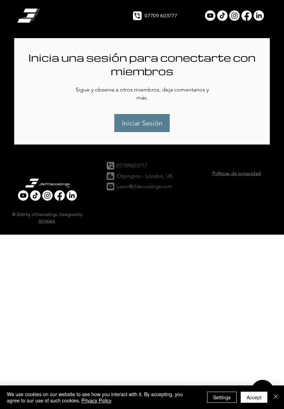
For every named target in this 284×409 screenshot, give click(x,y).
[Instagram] (234, 15)
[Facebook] (246, 15)
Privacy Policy (96, 400)
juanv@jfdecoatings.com (144, 186)
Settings (222, 397)
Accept (254, 397)
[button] (29, 15)
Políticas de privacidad (236, 173)
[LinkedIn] (259, 15)
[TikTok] (222, 15)
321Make (46, 221)
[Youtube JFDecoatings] (210, 15)
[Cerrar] (276, 397)
